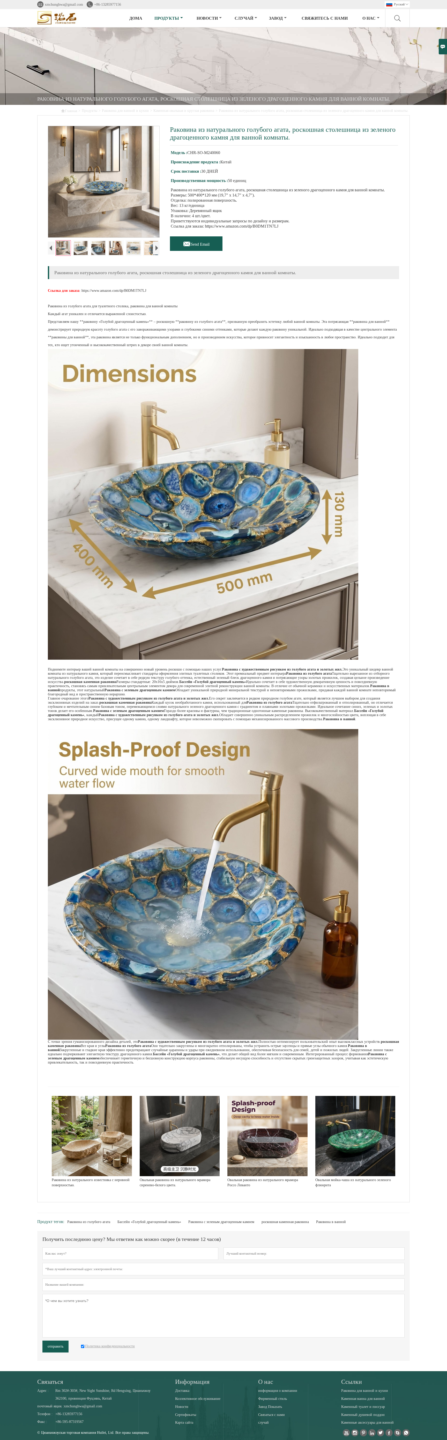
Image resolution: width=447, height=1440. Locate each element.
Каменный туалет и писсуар (363, 1407)
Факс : (42, 1422)
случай (244, 18)
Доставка (182, 1391)
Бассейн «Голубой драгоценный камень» (149, 1222)
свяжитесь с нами (325, 18)
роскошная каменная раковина (285, 1222)
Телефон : (45, 1414)
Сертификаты (185, 1415)
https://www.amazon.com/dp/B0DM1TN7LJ (113, 291)
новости (207, 18)
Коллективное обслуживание (197, 1399)
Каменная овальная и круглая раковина (183, 111)
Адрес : (43, 1391)
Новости (181, 1407)
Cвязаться (50, 1381)
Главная (69, 110)
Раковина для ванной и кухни (125, 111)
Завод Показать (270, 1407)
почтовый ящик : (50, 1406)
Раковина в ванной (331, 1222)
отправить (55, 1346)
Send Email (196, 243)
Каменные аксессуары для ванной (367, 1422)
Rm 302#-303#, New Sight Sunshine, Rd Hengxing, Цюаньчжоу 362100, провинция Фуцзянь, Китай (103, 1394)
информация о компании (277, 1391)
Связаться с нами (271, 1415)
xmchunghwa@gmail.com (64, 4)
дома (135, 18)
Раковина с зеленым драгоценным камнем (221, 1222)
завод (276, 18)
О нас (369, 18)
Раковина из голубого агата (88, 1222)
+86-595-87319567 (69, 1422)
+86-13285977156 (107, 4)
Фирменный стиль (272, 1399)
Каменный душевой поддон (363, 1415)
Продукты (166, 18)
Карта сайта (184, 1422)
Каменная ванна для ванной (363, 1399)
